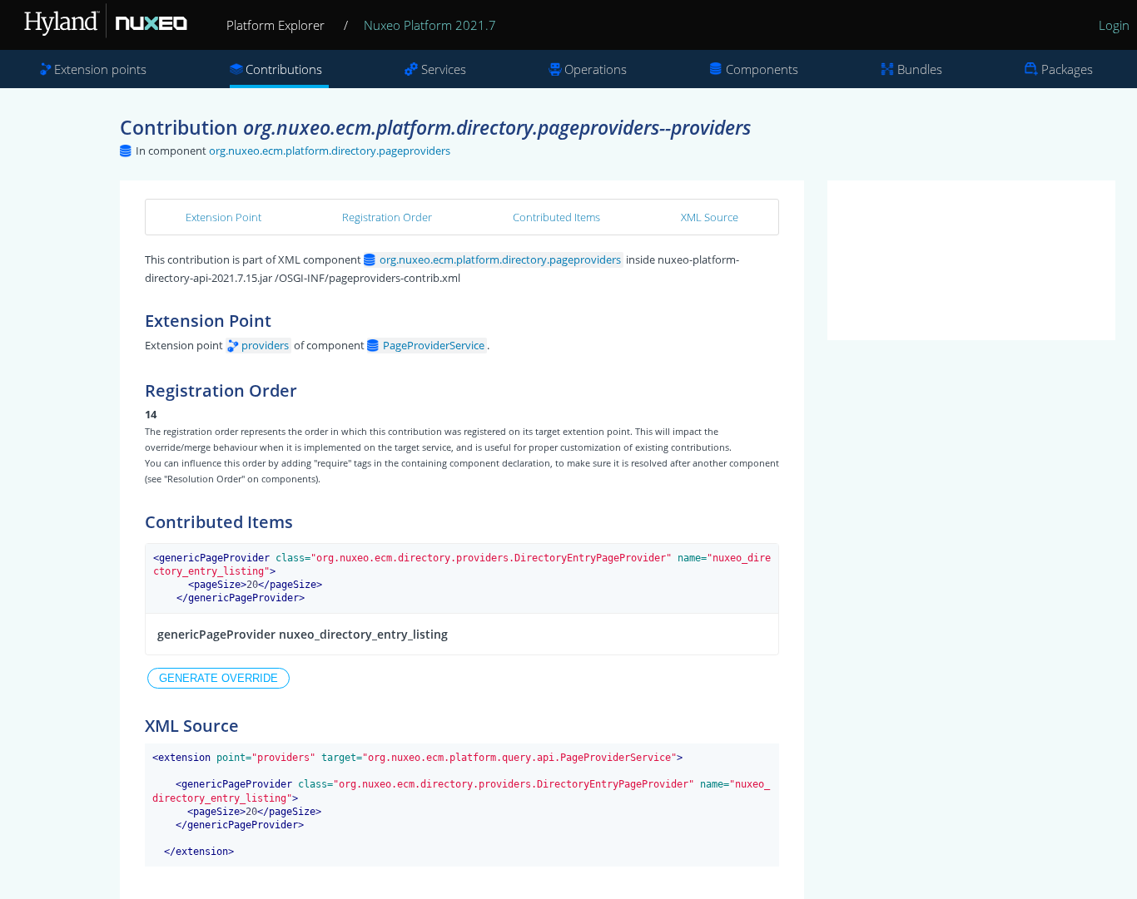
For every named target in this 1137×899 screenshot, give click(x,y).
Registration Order (387, 217)
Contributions (284, 69)
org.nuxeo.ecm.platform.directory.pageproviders (329, 150)
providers (265, 345)
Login (1114, 25)
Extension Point (223, 217)
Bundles (919, 69)
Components (762, 69)
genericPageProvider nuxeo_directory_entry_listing (302, 634)
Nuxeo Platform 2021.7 (430, 25)
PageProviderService (433, 345)
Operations (595, 69)
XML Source (709, 217)
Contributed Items (556, 217)
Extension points (100, 69)
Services (443, 69)
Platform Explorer (275, 25)
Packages (1067, 69)
